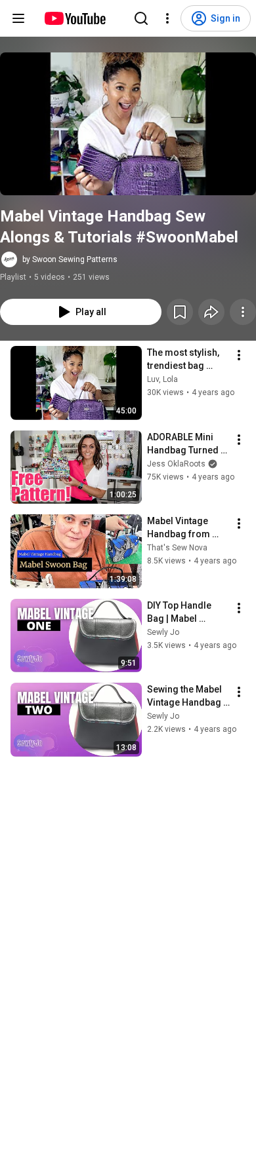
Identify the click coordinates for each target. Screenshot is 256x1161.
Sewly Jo (163, 632)
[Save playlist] (180, 312)
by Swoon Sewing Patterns (69, 259)
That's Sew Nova (177, 547)
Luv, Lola (162, 379)
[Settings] (167, 18)
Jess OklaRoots (176, 463)
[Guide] (18, 18)
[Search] (141, 18)
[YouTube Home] (74, 18)
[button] (128, 123)
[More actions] (243, 312)
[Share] (211, 312)
